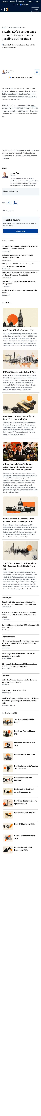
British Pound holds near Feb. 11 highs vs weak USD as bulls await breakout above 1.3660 (19, 614)
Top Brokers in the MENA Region (24, 720)
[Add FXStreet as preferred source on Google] (20, 77)
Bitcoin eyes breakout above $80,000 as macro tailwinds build (18, 655)
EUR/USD (29, 1)
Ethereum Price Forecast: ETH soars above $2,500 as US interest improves (19, 665)
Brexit (4, 91)
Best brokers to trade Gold (25, 812)
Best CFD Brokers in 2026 (24, 824)
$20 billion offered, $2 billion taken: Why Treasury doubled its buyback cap (19, 566)
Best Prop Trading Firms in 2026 (24, 732)
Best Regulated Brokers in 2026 (24, 837)
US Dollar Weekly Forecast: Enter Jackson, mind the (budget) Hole (19, 681)
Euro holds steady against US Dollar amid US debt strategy (20, 626)
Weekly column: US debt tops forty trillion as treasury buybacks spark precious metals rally (20, 700)
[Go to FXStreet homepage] (6, 9)
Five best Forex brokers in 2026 (24, 744)
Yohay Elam (9, 71)
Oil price (12, 1)
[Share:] (37, 72)
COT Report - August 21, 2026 (14, 690)
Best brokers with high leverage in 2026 (23, 848)
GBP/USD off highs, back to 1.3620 (18, 330)
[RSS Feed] (15, 202)
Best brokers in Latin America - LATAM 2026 (26, 767)
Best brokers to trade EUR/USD (23, 778)
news (33, 105)
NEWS (4, 27)
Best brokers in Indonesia (24, 754)
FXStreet (9, 73)
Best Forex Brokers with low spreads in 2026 (25, 802)
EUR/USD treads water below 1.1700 (19, 372)
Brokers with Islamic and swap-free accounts (24, 790)
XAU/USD (21, 1)
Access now (20, 231)
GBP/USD (38, 1)
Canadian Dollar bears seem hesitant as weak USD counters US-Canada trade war (19, 603)
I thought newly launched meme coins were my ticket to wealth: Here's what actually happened (18, 467)
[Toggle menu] (1, 9)
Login (36, 9)
